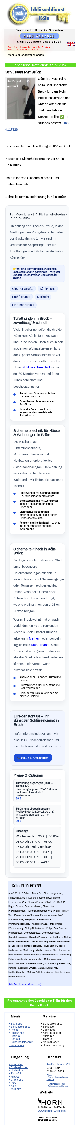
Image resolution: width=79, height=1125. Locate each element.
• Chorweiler (16, 1079)
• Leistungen (16, 1032)
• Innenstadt (16, 1064)
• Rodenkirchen (18, 1067)
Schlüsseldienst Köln (37, 367)
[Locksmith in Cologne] (71, 45)
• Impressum (16, 1045)
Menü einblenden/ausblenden (26, 55)
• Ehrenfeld (15, 1073)
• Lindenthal (16, 1070)
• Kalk (12, 1085)
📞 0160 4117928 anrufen (32, 757)
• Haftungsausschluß (56, 1084)
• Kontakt (14, 1039)
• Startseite (15, 1023)
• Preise (13, 1029)
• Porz (12, 1082)
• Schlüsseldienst (19, 1026)
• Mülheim (15, 1088)
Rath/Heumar (40, 645)
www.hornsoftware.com (52, 1110)
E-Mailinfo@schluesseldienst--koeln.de (57, 1077)
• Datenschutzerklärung (57, 1086)
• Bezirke (14, 1035)
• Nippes (14, 1076)
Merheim (35, 638)
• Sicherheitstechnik (21, 1042)
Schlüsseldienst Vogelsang (24, 984)
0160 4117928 (39, 36)
